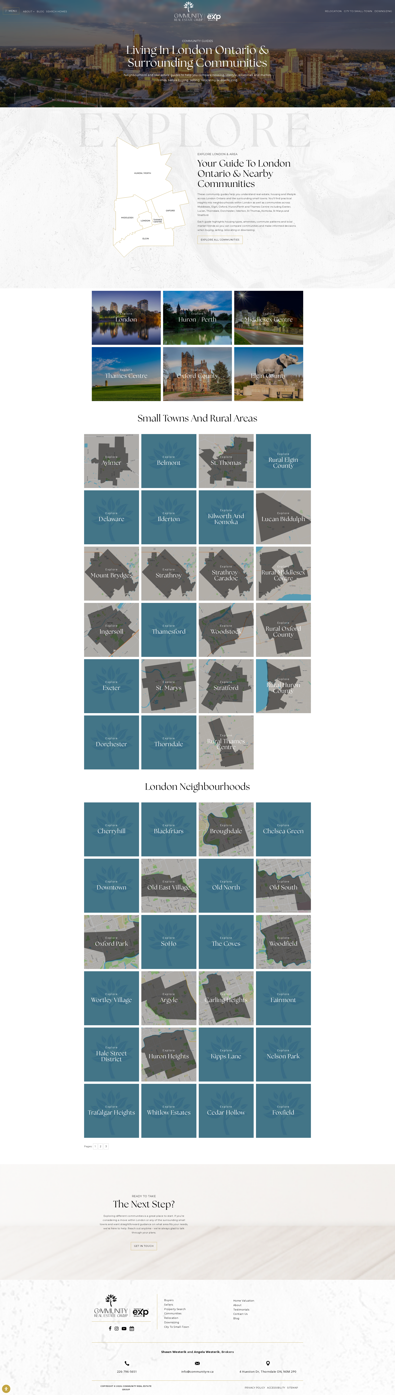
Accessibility (276, 1387)
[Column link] (127, 1367)
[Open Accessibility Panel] (6, 1388)
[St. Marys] (168, 685)
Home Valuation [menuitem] (243, 1300)
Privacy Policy (255, 1387)
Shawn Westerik (174, 1352)
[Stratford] (226, 685)
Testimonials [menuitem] (241, 1309)
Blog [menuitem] (40, 11)
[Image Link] (197, 10)
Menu (13, 10)
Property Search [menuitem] (175, 1309)
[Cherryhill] (111, 829)
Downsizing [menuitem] (383, 11)
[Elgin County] (268, 373)
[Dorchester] (111, 742)
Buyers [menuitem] (168, 1300)
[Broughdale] (226, 829)
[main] (197, 640)
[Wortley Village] (111, 998)
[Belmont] (168, 460)
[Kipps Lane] (226, 1054)
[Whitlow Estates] (168, 1110)
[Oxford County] (197, 373)
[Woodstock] (226, 629)
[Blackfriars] (168, 829)
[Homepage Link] (121, 1305)
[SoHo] (168, 941)
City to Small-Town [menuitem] (358, 11)
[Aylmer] (111, 460)
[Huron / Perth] (197, 317)
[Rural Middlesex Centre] (283, 573)
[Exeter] (111, 685)
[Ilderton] (168, 517)
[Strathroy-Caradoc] (226, 573)
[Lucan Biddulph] (283, 517)
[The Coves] (226, 941)
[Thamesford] (168, 629)
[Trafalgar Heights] (111, 1110)
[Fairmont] (283, 998)
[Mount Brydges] (111, 573)
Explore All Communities (220, 239)
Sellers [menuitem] (168, 1304)
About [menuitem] (28, 11)
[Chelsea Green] (283, 829)
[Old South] (283, 885)
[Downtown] (111, 885)
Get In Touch (144, 1246)
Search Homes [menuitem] (56, 11)
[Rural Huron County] (283, 685)
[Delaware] (111, 517)
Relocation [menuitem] (333, 11)
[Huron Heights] (168, 1054)
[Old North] (226, 885)
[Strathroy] (168, 573)
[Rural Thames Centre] (226, 742)
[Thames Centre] (126, 373)
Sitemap (292, 1387)
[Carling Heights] (226, 998)
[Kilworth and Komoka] (226, 517)
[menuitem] (164, 1296)
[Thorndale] (168, 742)
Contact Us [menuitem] (240, 1314)
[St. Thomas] (226, 460)
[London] (126, 317)
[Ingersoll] (111, 629)
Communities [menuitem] (172, 1313)
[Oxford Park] (111, 941)
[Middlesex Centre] (268, 317)
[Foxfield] (283, 1110)
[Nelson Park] (283, 1054)
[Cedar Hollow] (226, 1110)
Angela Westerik (207, 1352)
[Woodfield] (283, 941)
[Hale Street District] (111, 1054)
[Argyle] (168, 998)
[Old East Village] (168, 885)
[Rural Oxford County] (283, 629)
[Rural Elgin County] (283, 460)
